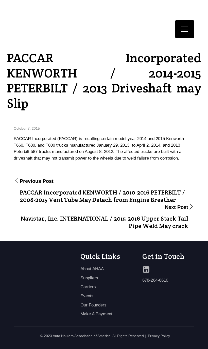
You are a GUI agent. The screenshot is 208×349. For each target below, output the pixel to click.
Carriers (88, 286)
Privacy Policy (159, 336)
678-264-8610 (155, 280)
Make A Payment (96, 314)
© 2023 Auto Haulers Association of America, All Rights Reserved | (93, 336)
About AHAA (92, 268)
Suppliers (89, 278)
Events (87, 296)
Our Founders (93, 305)
